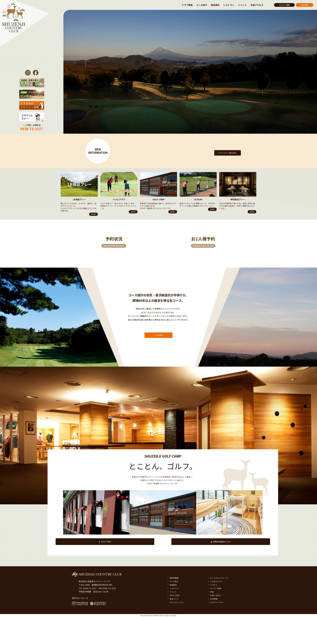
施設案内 (215, 4)
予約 (212, 592)
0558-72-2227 (31, 128)
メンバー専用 (284, 5)
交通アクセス (257, 4)
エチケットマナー (217, 602)
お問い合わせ (215, 595)
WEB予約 (304, 5)
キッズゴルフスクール (219, 578)
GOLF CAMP (106, 541)
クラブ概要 (187, 4)
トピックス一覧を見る (228, 153)
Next (60, 216)
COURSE (159, 335)
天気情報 (213, 599)
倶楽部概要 (174, 578)
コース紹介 (201, 4)
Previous (60, 172)
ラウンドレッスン (177, 602)
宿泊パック (174, 599)
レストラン (228, 4)
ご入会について (216, 581)
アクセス (213, 585)
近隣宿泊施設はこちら (222, 541)
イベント (242, 4)
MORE (93, 209)
